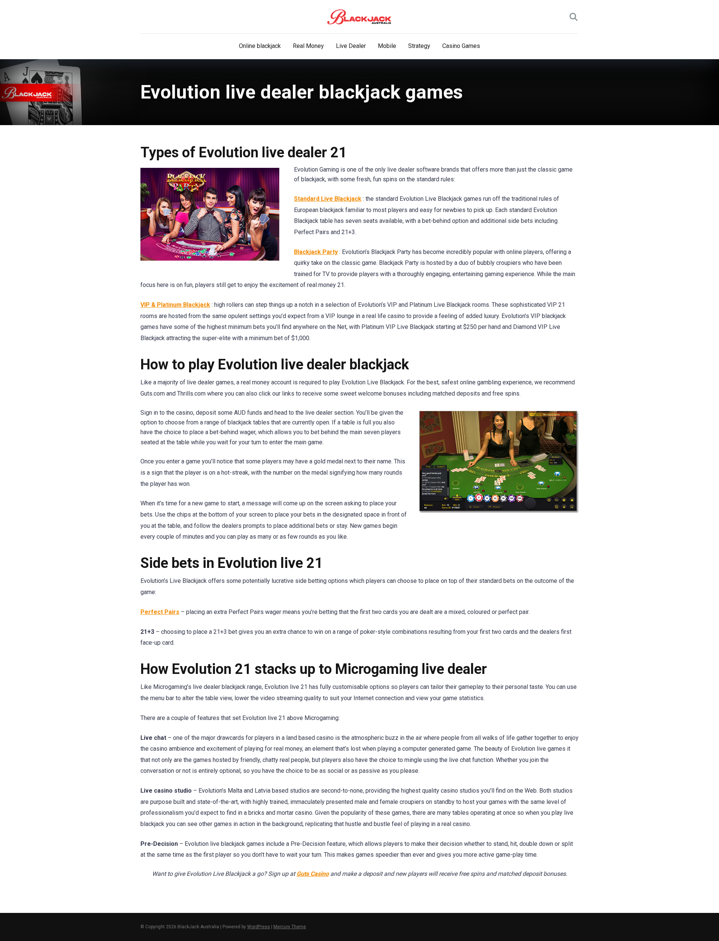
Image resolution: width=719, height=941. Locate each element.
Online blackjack (260, 45)
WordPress (258, 926)
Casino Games (461, 45)
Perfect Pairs (159, 611)
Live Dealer (351, 45)
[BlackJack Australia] (359, 16)
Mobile (387, 45)
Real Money (308, 45)
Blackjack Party (316, 251)
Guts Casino (313, 873)
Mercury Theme (289, 926)
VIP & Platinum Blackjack (175, 304)
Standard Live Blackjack (327, 198)
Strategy (419, 45)
